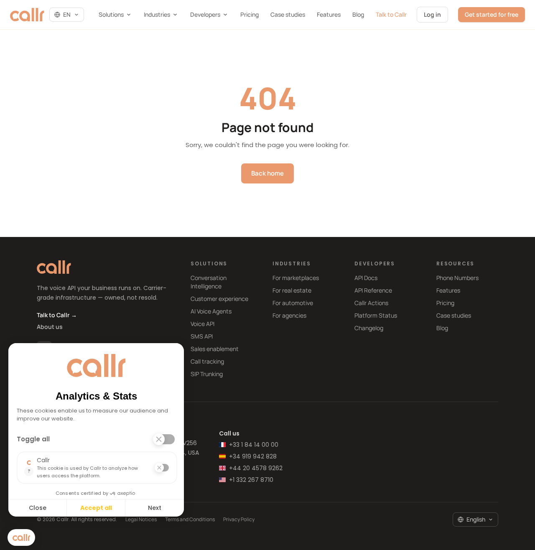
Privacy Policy (239, 519)
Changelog (368, 328)
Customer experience (219, 299)
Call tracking (207, 361)
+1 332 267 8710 (251, 480)
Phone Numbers (457, 278)
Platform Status (375, 315)
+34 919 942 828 (253, 456)
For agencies (289, 315)
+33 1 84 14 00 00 (253, 445)
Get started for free (491, 14)
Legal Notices (141, 519)
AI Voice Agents (211, 311)
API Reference (373, 290)
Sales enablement (215, 349)
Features (329, 14)
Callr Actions (371, 303)
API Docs (365, 278)
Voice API (202, 324)
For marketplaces (296, 278)
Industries (157, 14)
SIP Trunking (207, 374)
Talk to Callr (391, 14)
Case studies (287, 14)
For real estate (292, 290)
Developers (205, 14)
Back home (267, 173)
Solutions (111, 14)
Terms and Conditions (190, 519)
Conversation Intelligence (209, 282)
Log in (432, 14)
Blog (358, 14)
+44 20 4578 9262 (256, 468)
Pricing (249, 14)
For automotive (293, 303)
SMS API (202, 336)
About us (50, 327)
